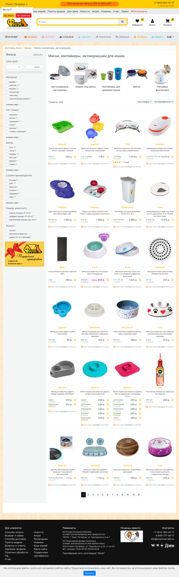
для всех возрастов (18, 234)
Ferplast (12, 154)
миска (12, 118)
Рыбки (159, 37)
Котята (50, 37)
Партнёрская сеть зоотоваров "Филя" (84, 553)
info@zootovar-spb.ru (162, 539)
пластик (13, 85)
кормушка (13, 121)
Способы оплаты (14, 532)
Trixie (11, 151)
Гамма (12, 164)
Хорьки (124, 37)
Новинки (106, 11)
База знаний (38, 11)
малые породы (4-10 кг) (20, 213)
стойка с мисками (17, 131)
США (11, 197)
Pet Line (12, 157)
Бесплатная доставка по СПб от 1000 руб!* (90, 3)
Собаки (68, 37)
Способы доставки (15, 539)
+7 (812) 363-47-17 (163, 532)
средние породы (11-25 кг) (21, 216)
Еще (169, 37)
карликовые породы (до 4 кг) (22, 220)
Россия (12, 180)
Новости (85, 11)
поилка (12, 128)
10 (127, 494)
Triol (11, 147)
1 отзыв (126, 162)
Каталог (12, 37)
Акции (95, 11)
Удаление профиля (15, 549)
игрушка (13, 115)
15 (133, 494)
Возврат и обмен (14, 535)
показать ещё (12, 104)
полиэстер (14, 92)
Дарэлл (12, 161)
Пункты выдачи (56, 11)
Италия (12, 190)
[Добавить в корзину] (74, 156)
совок (12, 125)
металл (12, 89)
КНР (11, 184)
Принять (89, 573)
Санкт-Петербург (16, 4)
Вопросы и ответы (15, 545)
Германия (13, 194)
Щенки (86, 37)
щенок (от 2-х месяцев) (19, 237)
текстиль (13, 95)
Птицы (141, 37)
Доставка (72, 11)
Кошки (32, 37)
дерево (12, 82)
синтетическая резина (19, 99)
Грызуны (105, 37)
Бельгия (13, 187)
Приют (125, 11)
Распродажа (140, 11)
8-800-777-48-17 (165, 535)
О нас (116, 11)
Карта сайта (40, 549)
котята (12, 230)
